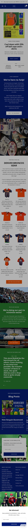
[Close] (25, 493)
